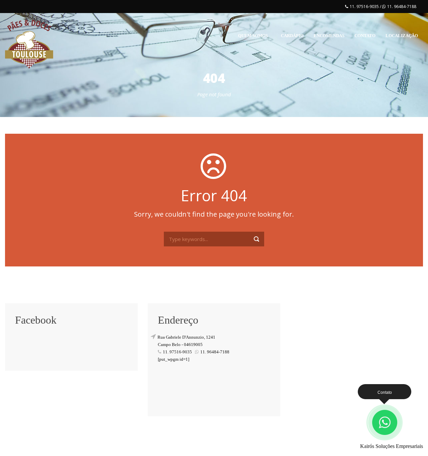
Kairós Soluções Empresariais (391, 446)
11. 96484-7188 (401, 6)
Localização (402, 35)
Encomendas (329, 35)
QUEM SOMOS (253, 35)
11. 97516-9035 (365, 6)
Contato (365, 35)
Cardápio (292, 35)
